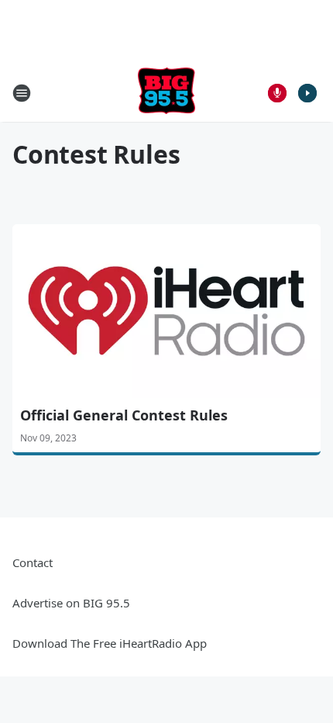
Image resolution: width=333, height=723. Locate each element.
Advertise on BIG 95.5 (71, 603)
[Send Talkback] (277, 93)
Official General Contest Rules (124, 415)
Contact (32, 562)
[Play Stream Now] (307, 93)
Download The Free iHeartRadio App (109, 643)
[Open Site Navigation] (21, 93)
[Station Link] (166, 92)
